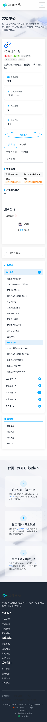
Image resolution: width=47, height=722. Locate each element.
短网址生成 (11, 342)
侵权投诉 (6, 658)
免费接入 (23, 135)
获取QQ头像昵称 (14, 366)
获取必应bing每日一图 (16, 371)
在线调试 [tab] (10, 159)
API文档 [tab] (22, 144)
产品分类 (6, 619)
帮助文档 (10, 426)
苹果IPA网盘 (7, 700)
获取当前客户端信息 (15, 360)
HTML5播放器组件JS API (17, 348)
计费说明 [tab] (10, 144)
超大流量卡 (19, 700)
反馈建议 (6, 678)
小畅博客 (29, 696)
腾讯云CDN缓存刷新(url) (17, 296)
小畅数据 (22, 704)
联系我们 (10, 443)
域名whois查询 (13, 331)
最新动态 (6, 673)
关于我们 (6, 669)
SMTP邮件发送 (13, 313)
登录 (22, 230)
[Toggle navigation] (42, 5)
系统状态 (25, 716)
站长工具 (27, 56)
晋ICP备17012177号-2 (24, 707)
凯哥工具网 (31, 700)
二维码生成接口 (13, 308)
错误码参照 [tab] (11, 152)
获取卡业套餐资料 (14, 278)
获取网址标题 (12, 319)
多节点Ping (11, 302)
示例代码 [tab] (25, 152)
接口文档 (6, 623)
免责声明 (6, 653)
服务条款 (6, 644)
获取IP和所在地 (13, 290)
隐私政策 (6, 648)
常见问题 (10, 438)
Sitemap (23, 710)
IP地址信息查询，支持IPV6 (18, 284)
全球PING (11, 337)
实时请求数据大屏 (24, 713)
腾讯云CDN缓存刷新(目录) (18, 354)
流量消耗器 (18, 696)
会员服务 (6, 628)
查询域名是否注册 (14, 325)
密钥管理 (10, 432)
